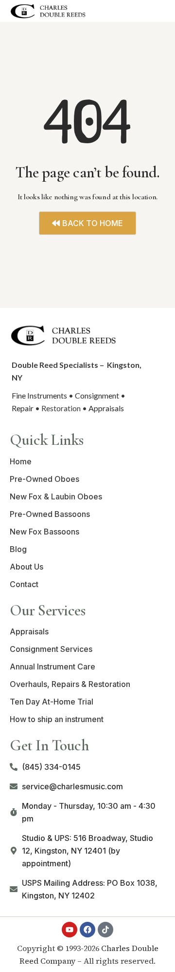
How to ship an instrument (57, 719)
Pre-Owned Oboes (44, 479)
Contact (24, 584)
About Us (26, 567)
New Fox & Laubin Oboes (56, 496)
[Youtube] (69, 929)
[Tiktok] (105, 929)
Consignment (97, 395)
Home (21, 461)
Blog (18, 549)
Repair (23, 408)
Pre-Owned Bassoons (50, 514)
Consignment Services (51, 649)
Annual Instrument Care (52, 666)
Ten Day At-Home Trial (51, 701)
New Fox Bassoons (44, 531)
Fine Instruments (39, 395)
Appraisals (106, 408)
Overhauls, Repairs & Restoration (70, 684)
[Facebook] (87, 929)
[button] (157, 11)
